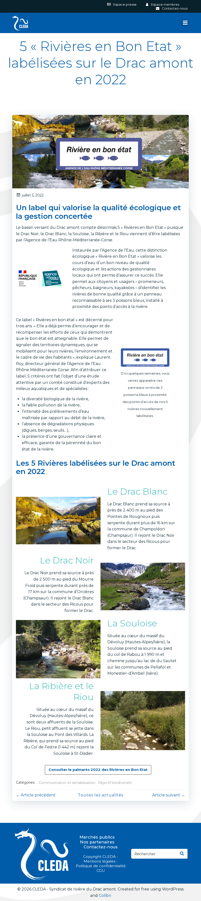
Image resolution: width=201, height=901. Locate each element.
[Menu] (184, 23)
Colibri (105, 895)
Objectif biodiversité (115, 782)
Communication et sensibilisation (67, 782)
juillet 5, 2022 (33, 195)
